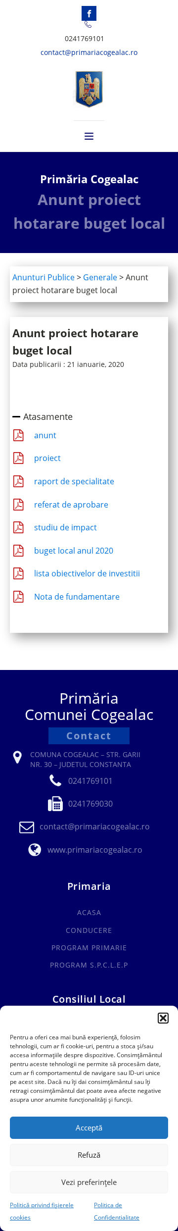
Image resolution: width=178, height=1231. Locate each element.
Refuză (89, 1155)
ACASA (89, 912)
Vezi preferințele (89, 1182)
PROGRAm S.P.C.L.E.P (89, 965)
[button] (163, 1018)
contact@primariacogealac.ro (89, 52)
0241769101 (84, 38)
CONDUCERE (89, 930)
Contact (89, 735)
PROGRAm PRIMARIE (89, 947)
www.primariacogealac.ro (94, 849)
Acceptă (89, 1127)
